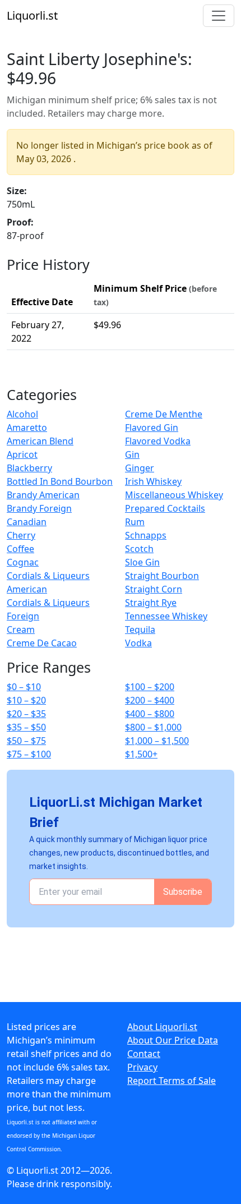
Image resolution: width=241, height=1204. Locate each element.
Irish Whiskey (153, 481)
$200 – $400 (149, 700)
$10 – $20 (26, 700)
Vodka (138, 643)
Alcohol (22, 414)
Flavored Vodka (158, 441)
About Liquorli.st (162, 1027)
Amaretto (27, 427)
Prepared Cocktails (165, 508)
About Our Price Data (172, 1040)
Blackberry (29, 468)
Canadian (27, 522)
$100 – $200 (149, 687)
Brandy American (43, 495)
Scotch (139, 549)
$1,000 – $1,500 (157, 740)
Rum (135, 522)
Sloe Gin (142, 562)
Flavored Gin (151, 427)
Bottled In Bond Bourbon (60, 481)
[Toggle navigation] (218, 15)
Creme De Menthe (163, 414)
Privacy (142, 1067)
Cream (21, 629)
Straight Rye (151, 602)
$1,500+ (141, 754)
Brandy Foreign (39, 508)
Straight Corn (153, 589)
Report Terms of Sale (171, 1080)
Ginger (139, 468)
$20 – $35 (26, 713)
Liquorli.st (32, 15)
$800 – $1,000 (153, 727)
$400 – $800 (149, 713)
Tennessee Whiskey (166, 616)
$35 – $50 (26, 727)
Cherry (21, 535)
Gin (132, 454)
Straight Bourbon (162, 575)
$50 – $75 (26, 740)
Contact (143, 1053)
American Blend (40, 441)
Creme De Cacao (42, 643)
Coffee (20, 549)
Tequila (140, 629)
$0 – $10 (24, 687)
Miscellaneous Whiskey (174, 495)
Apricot (22, 454)
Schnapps (145, 535)
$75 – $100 (29, 754)
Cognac (23, 562)
